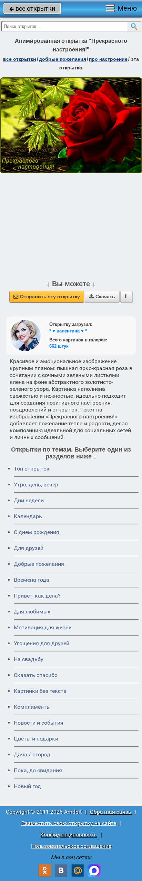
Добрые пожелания (39, 564)
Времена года (31, 580)
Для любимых (32, 611)
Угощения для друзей (41, 643)
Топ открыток (32, 468)
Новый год (27, 786)
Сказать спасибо (36, 675)
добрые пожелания (62, 59)
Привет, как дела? (37, 595)
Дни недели (29, 500)
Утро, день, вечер (36, 484)
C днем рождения (36, 532)
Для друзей (28, 548)
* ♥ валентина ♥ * (68, 330)
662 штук (59, 346)
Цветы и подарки (36, 738)
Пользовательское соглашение (71, 846)
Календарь (28, 516)
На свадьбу (28, 659)
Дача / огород (32, 754)
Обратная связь (110, 812)
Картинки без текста (40, 691)
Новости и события (38, 722)
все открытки (32, 8)
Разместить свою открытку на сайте (68, 823)
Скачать (102, 296)
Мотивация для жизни (43, 627)
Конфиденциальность (68, 834)
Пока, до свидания (38, 770)
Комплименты (32, 707)
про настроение (108, 59)
